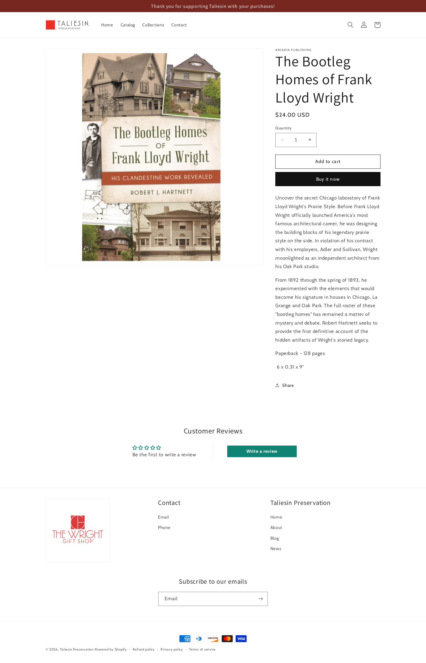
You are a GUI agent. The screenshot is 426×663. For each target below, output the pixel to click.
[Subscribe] (260, 599)
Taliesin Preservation (76, 649)
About (276, 527)
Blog (274, 538)
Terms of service (202, 649)
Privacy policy (172, 649)
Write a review (262, 451)
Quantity (283, 128)
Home (276, 517)
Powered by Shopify (111, 649)
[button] (350, 25)
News (275, 548)
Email (163, 517)
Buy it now (328, 179)
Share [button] (288, 385)
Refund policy (144, 649)
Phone (164, 527)
